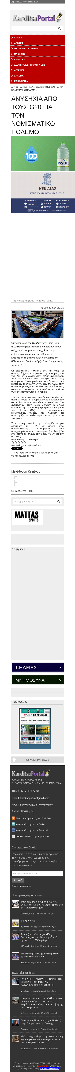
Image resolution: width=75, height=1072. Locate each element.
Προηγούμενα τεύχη (21, 885)
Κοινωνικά (25, 1048)
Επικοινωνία (55, 1066)
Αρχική (14, 86)
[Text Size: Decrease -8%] (15, 481)
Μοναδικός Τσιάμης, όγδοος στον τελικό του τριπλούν (39, 955)
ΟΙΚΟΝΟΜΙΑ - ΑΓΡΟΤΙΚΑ (26, 48)
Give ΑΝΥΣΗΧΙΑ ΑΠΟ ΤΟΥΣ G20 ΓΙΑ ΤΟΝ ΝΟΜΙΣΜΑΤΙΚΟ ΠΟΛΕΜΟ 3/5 (18, 442)
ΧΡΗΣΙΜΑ (19, 75)
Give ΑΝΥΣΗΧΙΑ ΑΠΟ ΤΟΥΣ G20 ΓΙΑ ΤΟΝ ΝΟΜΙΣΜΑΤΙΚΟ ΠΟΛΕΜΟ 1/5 (12, 442)
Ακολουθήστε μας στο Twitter (30, 824)
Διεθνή (23, 86)
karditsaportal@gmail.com (34, 798)
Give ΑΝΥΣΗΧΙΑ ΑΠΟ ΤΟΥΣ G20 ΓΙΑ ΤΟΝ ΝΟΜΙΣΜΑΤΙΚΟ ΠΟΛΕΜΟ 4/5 (21, 442)
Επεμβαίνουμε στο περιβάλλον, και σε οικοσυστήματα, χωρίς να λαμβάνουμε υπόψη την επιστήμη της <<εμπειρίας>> (42, 1002)
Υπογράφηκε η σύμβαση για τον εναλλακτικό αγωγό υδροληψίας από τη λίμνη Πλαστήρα (42, 904)
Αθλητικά (25, 926)
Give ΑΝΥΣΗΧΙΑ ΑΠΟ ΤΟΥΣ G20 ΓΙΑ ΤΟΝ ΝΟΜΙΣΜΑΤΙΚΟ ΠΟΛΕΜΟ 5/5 (24, 442)
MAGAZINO (19, 53)
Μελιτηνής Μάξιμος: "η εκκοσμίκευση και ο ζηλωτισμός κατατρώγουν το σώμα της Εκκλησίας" (42, 1039)
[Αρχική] (37, 16)
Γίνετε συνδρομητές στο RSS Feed (33, 818)
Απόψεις (24, 1012)
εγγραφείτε (46, 452)
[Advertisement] (37, 255)
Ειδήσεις (25, 913)
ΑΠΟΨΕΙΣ (18, 43)
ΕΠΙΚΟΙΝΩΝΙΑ (21, 81)
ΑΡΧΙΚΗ (18, 37)
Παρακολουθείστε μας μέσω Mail (33, 836)
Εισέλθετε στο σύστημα (25, 452)
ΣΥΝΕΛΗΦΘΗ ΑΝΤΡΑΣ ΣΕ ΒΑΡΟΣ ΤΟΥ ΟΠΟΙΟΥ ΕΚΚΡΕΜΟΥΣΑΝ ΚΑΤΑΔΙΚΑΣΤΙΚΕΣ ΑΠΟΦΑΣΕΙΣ (41, 982)
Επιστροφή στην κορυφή (37, 759)
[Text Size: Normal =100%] (15, 484)
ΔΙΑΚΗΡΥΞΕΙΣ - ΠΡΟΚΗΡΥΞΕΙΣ (29, 64)
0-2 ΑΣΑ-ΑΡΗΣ (28, 920)
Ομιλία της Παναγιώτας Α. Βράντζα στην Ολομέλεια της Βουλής (42, 1022)
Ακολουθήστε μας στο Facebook (32, 830)
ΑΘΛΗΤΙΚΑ (19, 59)
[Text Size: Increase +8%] (15, 477)
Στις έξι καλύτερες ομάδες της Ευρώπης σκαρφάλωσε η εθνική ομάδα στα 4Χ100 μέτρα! (39, 937)
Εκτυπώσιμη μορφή (54, 307)
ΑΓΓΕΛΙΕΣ (19, 70)
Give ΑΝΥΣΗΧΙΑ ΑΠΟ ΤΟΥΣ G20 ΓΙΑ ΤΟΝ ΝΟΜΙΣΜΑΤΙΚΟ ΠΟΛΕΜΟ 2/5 (15, 442)
